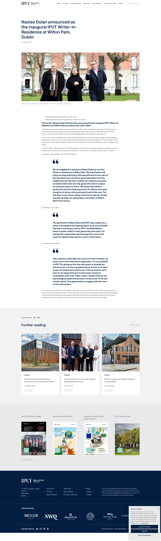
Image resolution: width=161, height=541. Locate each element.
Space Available (76, 3)
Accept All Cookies (144, 526)
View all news (134, 324)
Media (121, 3)
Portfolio (65, 3)
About (59, 3)
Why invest (86, 3)
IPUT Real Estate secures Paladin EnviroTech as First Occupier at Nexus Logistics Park (39, 381)
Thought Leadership (110, 3)
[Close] (158, 508)
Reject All (144, 531)
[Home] (32, 481)
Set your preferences (144, 535)
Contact (89, 492)
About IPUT (50, 489)
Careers (88, 494)
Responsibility (97, 3)
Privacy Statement (107, 529)
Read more (28, 390)
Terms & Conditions (120, 529)
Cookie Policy (145, 523)
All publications (27, 459)
